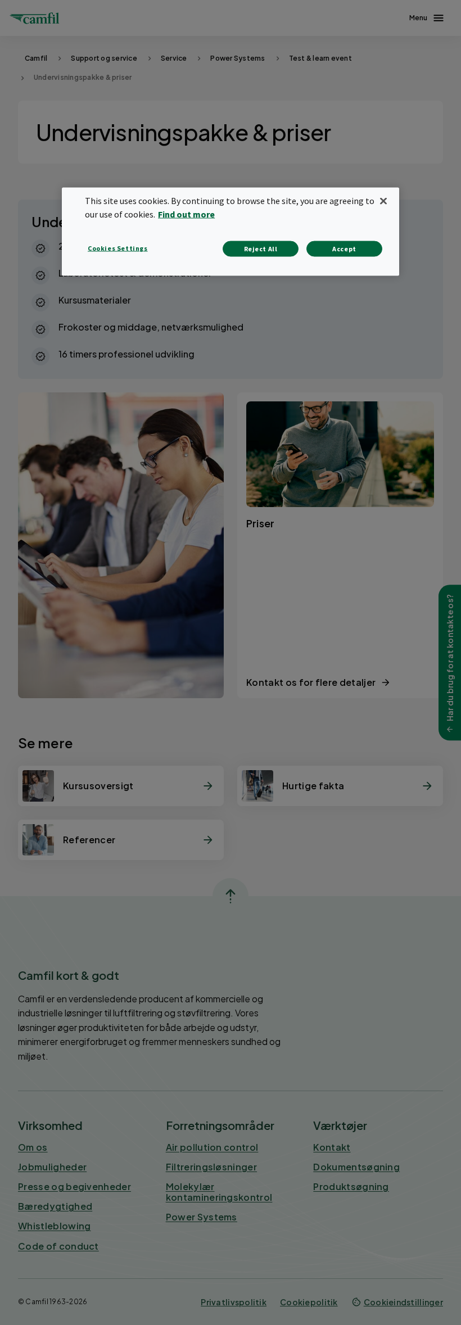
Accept (344, 248)
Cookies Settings (118, 247)
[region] (230, 231)
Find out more (186, 213)
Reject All (261, 248)
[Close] (383, 200)
